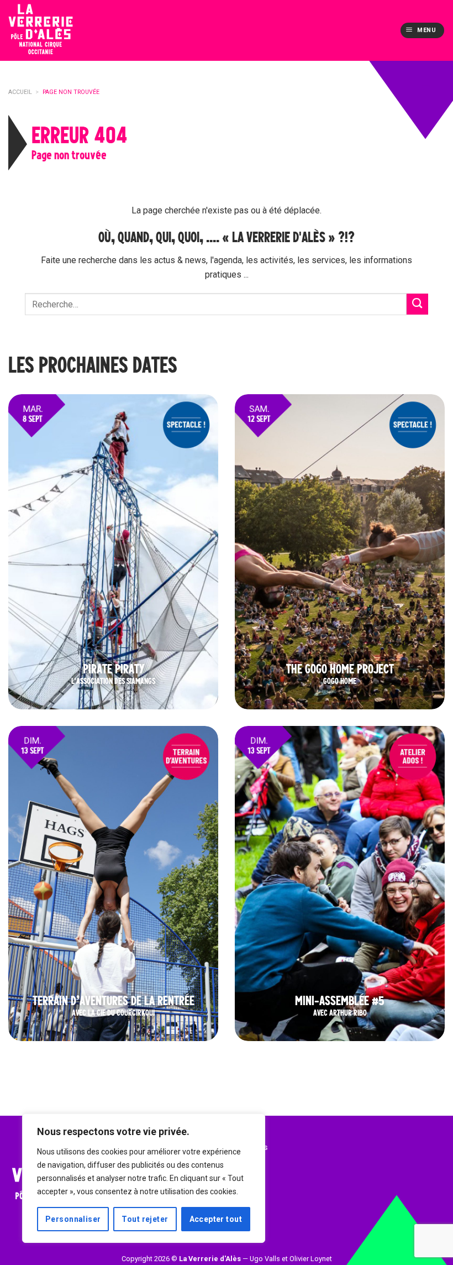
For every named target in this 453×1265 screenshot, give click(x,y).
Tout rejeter (145, 1219)
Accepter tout (215, 1219)
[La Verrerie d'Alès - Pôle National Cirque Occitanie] (58, 30)
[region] (143, 1178)
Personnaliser (73, 1219)
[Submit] (417, 304)
